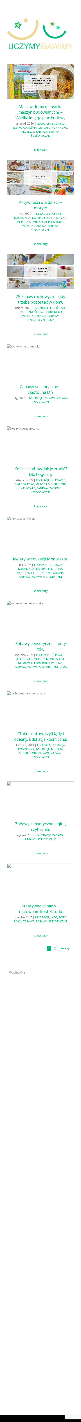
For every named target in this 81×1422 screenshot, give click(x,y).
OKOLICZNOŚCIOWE (31, 312)
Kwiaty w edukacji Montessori (40, 558)
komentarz (40, 149)
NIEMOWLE (27, 488)
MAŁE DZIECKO (56, 217)
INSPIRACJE (35, 127)
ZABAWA (41, 131)
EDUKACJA (44, 123)
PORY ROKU (59, 127)
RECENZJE (27, 131)
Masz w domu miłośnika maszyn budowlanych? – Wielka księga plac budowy (40, 112)
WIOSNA (27, 226)
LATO (47, 127)
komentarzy (41, 244)
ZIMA (51, 320)
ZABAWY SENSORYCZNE (47, 577)
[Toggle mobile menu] (72, 51)
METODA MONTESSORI (32, 222)
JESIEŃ (54, 308)
